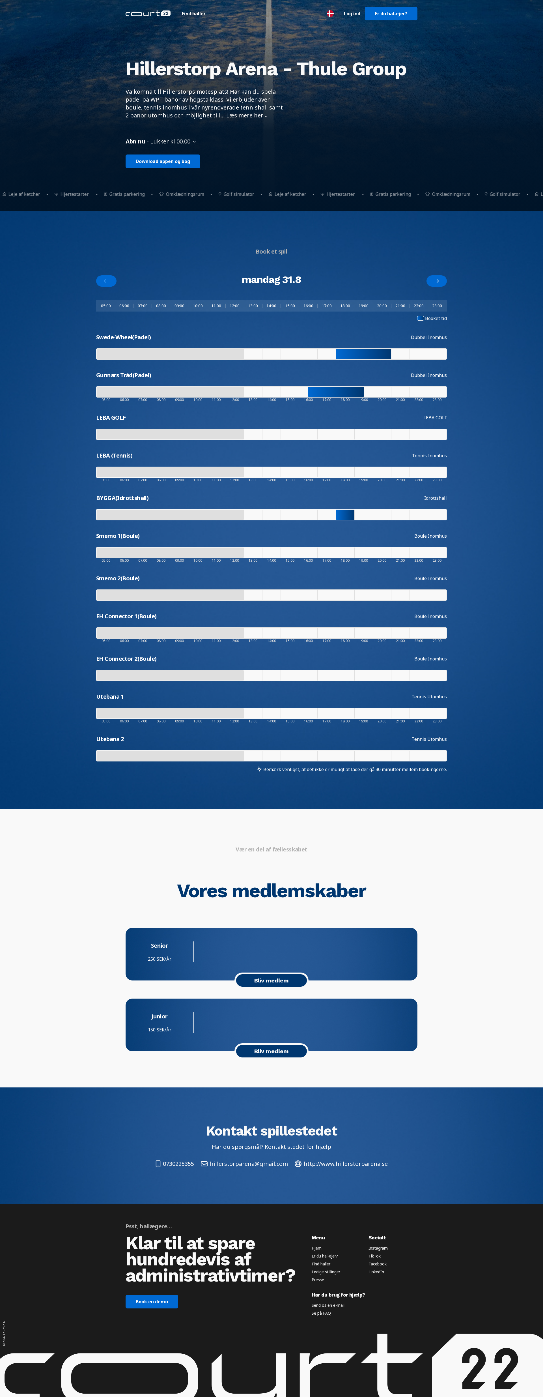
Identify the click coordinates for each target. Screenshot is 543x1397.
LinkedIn (376, 1271)
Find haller (194, 13)
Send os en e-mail (328, 1305)
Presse (318, 1279)
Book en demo (152, 1302)
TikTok (375, 1256)
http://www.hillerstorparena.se (346, 1164)
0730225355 (178, 1164)
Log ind (352, 13)
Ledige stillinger (326, 1271)
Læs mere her (244, 115)
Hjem (317, 1248)
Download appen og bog (163, 161)
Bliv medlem (271, 980)
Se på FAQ (321, 1313)
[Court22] (148, 13)
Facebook (378, 1264)
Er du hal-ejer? (391, 13)
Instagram (378, 1248)
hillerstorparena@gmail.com (249, 1164)
